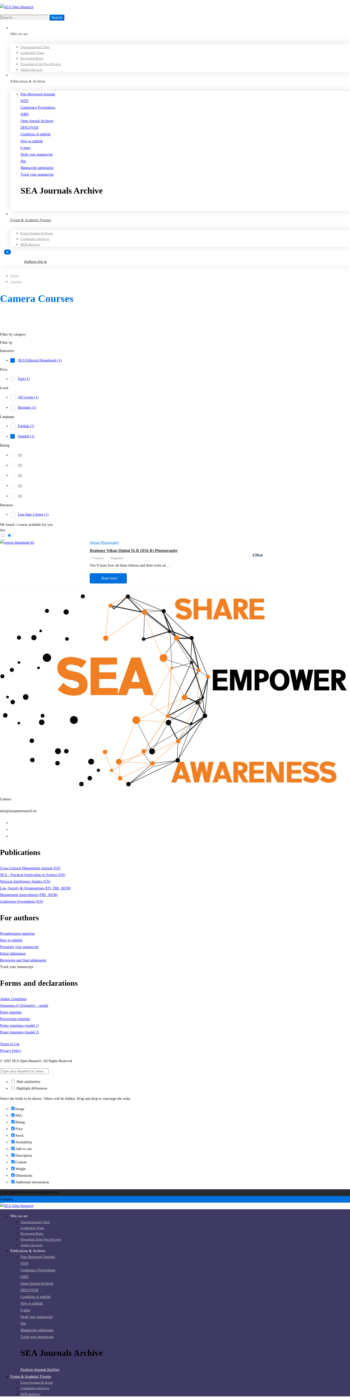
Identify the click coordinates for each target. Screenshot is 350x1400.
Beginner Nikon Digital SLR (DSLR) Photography (134, 550)
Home (14, 276)
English (26, 426)
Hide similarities (27, 1082)
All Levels (28, 397)
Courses (16, 282)
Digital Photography (104, 543)
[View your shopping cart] (175, 254)
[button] (185, 207)
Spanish (26, 436)
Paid (24, 379)
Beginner (27, 407)
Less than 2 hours (33, 514)
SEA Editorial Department (40, 360)
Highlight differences (31, 1088)
